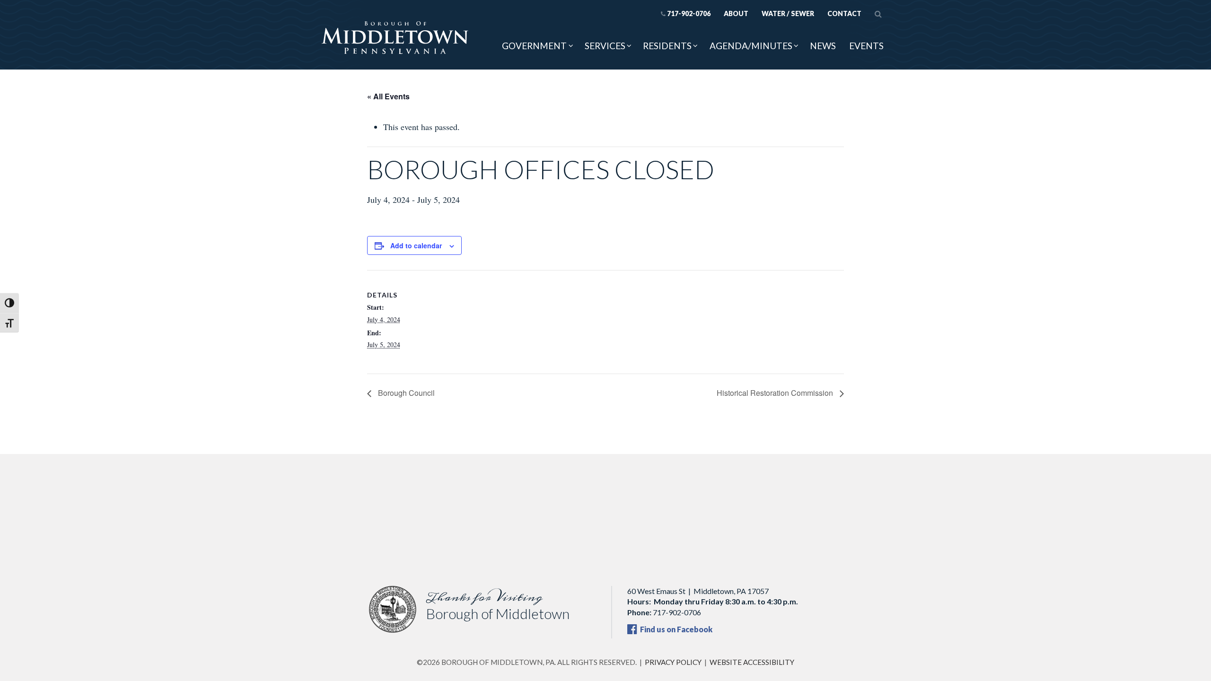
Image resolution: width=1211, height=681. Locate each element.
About (736, 13)
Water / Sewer (788, 13)
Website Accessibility (752, 662)
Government (534, 45)
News (823, 45)
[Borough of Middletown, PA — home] (395, 38)
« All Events (388, 96)
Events (866, 45)
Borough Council (405, 392)
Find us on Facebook (675, 629)
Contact (844, 13)
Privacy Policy (673, 662)
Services (605, 45)
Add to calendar (416, 245)
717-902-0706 (689, 13)
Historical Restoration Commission (776, 392)
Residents (667, 45)
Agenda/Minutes (751, 45)
